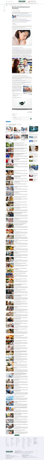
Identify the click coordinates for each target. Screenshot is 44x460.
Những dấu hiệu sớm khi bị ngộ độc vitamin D (20, 196)
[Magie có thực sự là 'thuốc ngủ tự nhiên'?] (10, 275)
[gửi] (30, 118)
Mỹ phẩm (23, 446)
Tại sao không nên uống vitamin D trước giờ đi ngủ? (20, 171)
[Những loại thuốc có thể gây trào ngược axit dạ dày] (10, 259)
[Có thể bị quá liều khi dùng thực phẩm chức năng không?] (10, 314)
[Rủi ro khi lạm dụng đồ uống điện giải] (10, 398)
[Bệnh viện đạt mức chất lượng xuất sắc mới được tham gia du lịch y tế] (33, 128)
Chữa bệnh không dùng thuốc (18, 442)
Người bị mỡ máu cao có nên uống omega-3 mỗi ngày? (20, 230)
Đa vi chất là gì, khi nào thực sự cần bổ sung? (20, 278)
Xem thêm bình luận (14, 115)
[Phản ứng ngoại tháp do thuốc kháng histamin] (9, 137)
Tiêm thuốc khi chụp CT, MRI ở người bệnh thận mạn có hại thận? (20, 192)
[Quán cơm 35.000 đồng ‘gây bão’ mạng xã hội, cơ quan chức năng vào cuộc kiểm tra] (10, 150)
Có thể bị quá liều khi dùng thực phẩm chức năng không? (21, 312)
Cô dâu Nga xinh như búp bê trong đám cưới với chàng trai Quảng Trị (21, 159)
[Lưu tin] (4, 9)
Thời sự (9, 3)
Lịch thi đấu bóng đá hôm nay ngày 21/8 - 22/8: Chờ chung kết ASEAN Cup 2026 (20, 153)
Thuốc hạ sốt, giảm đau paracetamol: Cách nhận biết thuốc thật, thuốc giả (21, 295)
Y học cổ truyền (20, 3)
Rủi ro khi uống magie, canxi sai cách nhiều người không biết (21, 241)
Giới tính (23, 3)
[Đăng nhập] (34, 0)
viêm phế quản (22, 20)
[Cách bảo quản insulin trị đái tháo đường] (10, 291)
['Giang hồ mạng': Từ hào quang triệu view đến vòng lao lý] (10, 165)
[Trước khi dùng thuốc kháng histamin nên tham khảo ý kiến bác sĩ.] (22, 65)
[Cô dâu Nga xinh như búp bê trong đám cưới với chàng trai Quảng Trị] (10, 160)
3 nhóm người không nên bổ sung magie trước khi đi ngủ (21, 424)
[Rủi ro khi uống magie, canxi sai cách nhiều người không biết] (10, 242)
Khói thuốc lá (14, 23)
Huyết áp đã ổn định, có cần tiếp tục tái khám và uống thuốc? (20, 307)
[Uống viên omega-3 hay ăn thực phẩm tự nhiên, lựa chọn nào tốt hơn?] (10, 209)
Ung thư (23, 444)
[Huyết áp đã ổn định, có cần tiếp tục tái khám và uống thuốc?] (10, 308)
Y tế (7, 3)
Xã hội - (15, 160)
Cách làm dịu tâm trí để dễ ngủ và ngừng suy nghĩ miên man (33, 152)
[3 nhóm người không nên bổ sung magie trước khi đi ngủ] (10, 426)
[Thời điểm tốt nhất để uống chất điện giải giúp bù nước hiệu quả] (10, 253)
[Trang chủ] (6, 3)
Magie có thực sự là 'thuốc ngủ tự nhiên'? (19, 273)
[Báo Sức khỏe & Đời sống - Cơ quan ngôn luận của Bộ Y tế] (22, 1)
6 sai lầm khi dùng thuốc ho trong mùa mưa (20, 301)
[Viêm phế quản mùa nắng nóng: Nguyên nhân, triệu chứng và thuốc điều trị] (24, 129)
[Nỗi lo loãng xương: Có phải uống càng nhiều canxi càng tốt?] (10, 270)
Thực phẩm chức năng (29, 442)
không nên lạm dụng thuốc (25, 82)
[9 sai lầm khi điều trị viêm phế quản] (9, 129)
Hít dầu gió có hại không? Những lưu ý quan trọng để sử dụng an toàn (21, 181)
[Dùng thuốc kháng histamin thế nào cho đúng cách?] (24, 137)
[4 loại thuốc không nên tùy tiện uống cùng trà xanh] (10, 204)
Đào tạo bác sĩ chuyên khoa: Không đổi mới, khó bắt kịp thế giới (33, 171)
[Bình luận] (4, 11)
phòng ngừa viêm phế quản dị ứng (17, 90)
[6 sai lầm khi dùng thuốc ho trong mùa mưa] (10, 303)
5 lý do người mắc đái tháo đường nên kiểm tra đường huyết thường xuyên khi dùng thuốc (20, 373)
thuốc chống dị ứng (19, 124)
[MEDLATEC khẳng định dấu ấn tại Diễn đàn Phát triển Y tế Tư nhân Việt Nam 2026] (31, 141)
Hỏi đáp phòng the (29, 444)
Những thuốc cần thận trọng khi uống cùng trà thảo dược (20, 362)
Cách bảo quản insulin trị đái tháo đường (19, 289)
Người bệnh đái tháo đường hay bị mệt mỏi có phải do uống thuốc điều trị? (20, 213)
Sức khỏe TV (14, 3)
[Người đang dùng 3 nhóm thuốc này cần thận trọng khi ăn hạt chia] (10, 325)
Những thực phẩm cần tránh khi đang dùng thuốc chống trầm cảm (21, 385)
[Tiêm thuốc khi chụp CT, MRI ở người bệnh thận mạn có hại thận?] (10, 193)
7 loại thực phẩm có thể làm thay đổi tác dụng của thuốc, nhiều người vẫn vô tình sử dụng (20, 351)
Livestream (12, 441)
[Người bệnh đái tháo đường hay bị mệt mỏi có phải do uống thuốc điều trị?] (10, 214)
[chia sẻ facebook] (4, 5)
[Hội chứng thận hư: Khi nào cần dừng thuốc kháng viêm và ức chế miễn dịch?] (10, 225)
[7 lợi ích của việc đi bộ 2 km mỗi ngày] (10, 144)
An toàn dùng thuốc (12, 443)
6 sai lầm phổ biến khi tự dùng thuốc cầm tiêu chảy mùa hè (20, 329)
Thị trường (35, 3)
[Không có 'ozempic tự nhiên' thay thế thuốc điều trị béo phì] (10, 369)
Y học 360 (16, 3)
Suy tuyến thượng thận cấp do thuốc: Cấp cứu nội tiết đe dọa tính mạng (21, 390)
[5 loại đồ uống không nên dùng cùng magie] (10, 265)
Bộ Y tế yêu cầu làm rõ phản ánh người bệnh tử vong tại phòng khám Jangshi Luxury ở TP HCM (35, 137)
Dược (18, 3)
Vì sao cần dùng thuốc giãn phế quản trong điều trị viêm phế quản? (16, 133)
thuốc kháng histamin (14, 124)
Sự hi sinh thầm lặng (7, 445)
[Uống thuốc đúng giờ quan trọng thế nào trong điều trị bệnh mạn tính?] (10, 177)
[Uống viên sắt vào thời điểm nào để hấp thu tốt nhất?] (10, 248)
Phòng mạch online (32, 3)
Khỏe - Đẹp (28, 3)
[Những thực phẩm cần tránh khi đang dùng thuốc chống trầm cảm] (10, 386)
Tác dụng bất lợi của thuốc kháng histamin (27, 93)
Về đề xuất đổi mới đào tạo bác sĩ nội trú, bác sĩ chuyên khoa (35, 179)
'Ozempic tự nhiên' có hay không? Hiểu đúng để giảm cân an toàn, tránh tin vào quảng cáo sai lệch (20, 408)
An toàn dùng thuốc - (16, 172)
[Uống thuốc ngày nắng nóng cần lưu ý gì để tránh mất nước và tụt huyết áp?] (10, 415)
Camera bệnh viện (7, 446)
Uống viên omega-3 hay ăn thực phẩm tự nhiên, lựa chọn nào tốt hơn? (20, 207)
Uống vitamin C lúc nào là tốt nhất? (19, 335)
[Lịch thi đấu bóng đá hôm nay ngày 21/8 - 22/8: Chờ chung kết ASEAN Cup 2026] (10, 155)
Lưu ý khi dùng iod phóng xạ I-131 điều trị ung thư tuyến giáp (21, 186)
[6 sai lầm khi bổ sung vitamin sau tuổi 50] (10, 237)
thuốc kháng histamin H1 (16, 48)
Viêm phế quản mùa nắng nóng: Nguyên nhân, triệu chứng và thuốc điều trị (24, 133)
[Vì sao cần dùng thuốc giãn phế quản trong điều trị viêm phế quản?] (16, 129)
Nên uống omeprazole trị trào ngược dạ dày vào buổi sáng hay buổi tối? (20, 318)
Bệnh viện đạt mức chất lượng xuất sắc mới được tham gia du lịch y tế (33, 132)
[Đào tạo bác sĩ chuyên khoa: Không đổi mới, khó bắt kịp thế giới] (33, 167)
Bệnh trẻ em (23, 442)
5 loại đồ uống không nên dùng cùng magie (20, 263)
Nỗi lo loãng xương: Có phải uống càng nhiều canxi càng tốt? (20, 269)
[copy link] (4, 7)
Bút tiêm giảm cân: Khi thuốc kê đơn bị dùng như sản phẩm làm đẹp (21, 218)
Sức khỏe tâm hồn (24, 443)
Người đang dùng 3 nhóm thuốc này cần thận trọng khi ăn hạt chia (20, 324)
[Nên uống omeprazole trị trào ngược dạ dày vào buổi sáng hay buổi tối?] (10, 319)
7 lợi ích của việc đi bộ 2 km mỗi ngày (35, 160)
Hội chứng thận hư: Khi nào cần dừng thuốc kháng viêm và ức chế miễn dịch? (20, 224)
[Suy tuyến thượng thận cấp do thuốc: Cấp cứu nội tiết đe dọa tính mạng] (10, 392)
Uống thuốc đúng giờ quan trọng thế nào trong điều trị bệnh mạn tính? (20, 176)
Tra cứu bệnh (11, 3)
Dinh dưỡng (26, 3)
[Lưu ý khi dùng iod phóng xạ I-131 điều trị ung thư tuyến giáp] (10, 188)
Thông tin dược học (12, 444)
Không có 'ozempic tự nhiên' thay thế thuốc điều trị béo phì (20, 367)
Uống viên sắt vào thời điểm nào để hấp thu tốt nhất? (20, 246)
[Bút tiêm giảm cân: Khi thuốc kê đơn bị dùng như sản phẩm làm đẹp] (10, 220)
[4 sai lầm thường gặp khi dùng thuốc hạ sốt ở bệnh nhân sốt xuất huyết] (10, 286)
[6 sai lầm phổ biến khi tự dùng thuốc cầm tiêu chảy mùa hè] (10, 331)
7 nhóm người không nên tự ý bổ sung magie (20, 340)
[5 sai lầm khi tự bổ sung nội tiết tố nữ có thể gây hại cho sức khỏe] (10, 381)
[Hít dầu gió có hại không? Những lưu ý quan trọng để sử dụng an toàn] (10, 183)
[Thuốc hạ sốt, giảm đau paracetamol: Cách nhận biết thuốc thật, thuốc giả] (10, 297)
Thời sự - (15, 165)
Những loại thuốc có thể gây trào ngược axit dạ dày (20, 258)
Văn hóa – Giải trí (35, 442)
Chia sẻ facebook (8, 121)
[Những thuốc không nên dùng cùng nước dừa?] (10, 358)
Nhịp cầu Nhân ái (35, 441)
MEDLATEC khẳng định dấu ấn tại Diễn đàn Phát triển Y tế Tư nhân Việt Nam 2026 (35, 141)
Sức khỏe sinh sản (29, 445)
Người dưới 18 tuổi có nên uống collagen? (20, 345)
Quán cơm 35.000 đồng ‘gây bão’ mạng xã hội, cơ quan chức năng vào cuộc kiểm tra (20, 148)
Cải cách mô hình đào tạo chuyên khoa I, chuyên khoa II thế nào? (35, 175)
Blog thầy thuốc (7, 444)
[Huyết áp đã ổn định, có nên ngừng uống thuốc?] (10, 421)
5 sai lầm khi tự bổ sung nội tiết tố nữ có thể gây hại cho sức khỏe (20, 379)
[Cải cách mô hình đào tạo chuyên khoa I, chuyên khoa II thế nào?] (31, 176)
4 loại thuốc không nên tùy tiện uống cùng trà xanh (20, 202)
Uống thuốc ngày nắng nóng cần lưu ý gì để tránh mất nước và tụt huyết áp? (21, 414)
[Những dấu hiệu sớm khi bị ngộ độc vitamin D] (10, 198)
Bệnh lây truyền (28, 446)
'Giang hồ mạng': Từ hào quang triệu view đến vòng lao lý (20, 164)
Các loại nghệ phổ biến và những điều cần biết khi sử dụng (35, 156)
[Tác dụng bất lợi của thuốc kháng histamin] (16, 137)
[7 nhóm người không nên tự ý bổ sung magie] (10, 342)
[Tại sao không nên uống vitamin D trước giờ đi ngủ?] (10, 172)
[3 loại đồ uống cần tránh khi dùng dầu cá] (10, 432)
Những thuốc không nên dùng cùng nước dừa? (20, 356)
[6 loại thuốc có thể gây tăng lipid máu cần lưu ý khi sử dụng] (10, 403)
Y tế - (29, 133)
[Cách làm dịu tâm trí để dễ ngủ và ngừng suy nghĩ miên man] (33, 148)
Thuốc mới (12, 445)
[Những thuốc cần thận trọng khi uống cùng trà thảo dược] (10, 364)
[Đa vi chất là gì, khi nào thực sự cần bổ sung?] (10, 280)
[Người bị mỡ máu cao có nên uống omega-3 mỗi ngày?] (10, 231)
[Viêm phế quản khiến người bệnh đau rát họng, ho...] (22, 37)
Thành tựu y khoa (7, 443)
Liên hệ (36, 452)
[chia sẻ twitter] (4, 6)
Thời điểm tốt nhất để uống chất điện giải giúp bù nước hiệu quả (21, 252)
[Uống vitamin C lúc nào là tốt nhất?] (10, 337)
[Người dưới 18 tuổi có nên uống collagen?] (10, 347)
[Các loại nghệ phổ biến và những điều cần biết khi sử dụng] (31, 157)
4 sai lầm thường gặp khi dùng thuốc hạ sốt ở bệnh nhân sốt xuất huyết (20, 284)
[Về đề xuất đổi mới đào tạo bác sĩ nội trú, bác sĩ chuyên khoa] (31, 180)
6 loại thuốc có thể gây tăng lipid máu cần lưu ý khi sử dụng (20, 401)
